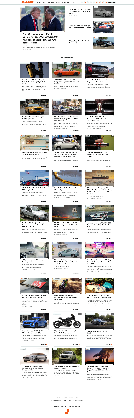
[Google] (100, 2)
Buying (73, 2)
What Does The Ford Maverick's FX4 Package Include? (66, 367)
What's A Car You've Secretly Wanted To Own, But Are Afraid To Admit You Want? (65, 262)
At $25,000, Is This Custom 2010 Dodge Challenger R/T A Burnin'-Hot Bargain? (66, 82)
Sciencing (71, 406)
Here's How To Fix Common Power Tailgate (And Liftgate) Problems (98, 81)
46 (80, 206)
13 (80, 100)
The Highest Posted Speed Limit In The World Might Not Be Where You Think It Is (66, 225)
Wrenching (24, 243)
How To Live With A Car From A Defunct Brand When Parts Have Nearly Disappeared (98, 119)
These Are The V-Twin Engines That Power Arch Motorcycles (66, 332)
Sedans (23, 349)
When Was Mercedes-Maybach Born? (97, 332)
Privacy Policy (73, 397)
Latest (39, 2)
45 (113, 243)
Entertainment (90, 243)
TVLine (62, 406)
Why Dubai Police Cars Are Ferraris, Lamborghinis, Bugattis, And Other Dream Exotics (66, 119)
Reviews (51, 2)
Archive (64, 397)
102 (113, 349)
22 (47, 278)
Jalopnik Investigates (26, 314)
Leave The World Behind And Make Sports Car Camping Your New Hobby (99, 296)
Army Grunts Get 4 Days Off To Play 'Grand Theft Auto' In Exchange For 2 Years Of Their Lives (99, 262)
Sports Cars (24, 278)
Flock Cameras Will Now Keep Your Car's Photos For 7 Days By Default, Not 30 (34, 82)
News (44, 2)
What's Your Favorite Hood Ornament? (79, 42)
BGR (66, 406)
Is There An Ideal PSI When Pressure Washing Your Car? (34, 261)
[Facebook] (82, 2)
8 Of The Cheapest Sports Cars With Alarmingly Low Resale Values (34, 296)
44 (113, 171)
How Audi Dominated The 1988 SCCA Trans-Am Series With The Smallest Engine (99, 225)
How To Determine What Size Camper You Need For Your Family (34, 153)
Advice (23, 135)
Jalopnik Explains (90, 314)
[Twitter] (91, 2)
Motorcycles (57, 278)
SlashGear (77, 406)
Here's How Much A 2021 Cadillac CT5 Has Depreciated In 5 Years (33, 332)
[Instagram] (97, 2)
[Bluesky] (85, 2)
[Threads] (94, 2)
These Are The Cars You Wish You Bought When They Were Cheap (80, 11)
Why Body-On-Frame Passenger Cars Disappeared (33, 118)
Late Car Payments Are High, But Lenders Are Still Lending (80, 27)
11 (47, 243)
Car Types (65, 2)
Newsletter (111, 2)
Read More (43, 95)
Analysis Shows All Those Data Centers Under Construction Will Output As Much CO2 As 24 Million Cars (98, 369)
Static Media (58, 400)
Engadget (56, 406)
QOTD (96, 7)
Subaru (56, 135)
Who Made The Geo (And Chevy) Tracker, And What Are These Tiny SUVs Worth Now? (33, 225)
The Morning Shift (99, 22)
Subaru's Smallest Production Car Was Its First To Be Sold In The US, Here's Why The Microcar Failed (66, 154)
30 (47, 100)
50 (80, 63)
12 (47, 171)
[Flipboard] (88, 2)
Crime (88, 135)
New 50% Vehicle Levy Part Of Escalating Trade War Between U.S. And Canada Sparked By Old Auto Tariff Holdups (40, 38)
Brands (58, 2)
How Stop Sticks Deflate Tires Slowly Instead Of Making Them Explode (98, 154)
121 (80, 243)
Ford (56, 349)
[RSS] (103, 2)
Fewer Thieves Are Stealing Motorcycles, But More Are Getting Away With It (66, 297)
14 (80, 135)
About (58, 397)
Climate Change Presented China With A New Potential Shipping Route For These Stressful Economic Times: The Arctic (99, 191)
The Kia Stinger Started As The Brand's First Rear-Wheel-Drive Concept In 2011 (32, 368)
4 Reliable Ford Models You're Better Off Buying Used (34, 189)
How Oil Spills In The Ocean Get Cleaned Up (65, 189)
